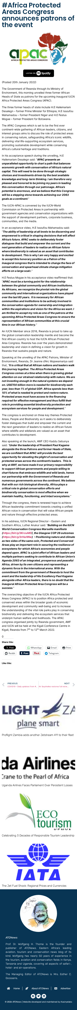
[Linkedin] (44, 996)
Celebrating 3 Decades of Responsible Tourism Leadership (38, 835)
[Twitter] (38, 996)
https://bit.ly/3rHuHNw (17, 536)
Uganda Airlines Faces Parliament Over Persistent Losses (37, 785)
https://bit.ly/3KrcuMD (17, 533)
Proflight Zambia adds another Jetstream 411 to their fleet (38, 735)
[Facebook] (33, 996)
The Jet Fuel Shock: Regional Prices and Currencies (34, 885)
